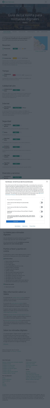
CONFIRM (15, 221)
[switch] (41, 202)
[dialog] (25, 204)
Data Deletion (17, 226)
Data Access (25, 226)
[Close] (47, 182)
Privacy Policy (32, 226)
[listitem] (25, 199)
